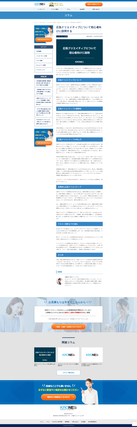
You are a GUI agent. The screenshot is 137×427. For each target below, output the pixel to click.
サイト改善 (39, 60)
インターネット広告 (62, 36)
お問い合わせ (95, 9)
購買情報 (67, 421)
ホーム (42, 421)
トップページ (41, 9)
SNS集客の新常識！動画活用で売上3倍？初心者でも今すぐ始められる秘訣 (43, 83)
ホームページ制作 (41, 65)
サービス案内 (54, 9)
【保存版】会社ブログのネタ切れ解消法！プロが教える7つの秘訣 (43, 91)
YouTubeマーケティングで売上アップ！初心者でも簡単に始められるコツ (43, 121)
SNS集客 (38, 51)
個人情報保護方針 (92, 421)
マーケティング (40, 69)
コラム (68, 9)
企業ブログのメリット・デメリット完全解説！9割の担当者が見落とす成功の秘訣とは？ (43, 101)
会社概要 (83, 421)
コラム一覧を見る (68, 372)
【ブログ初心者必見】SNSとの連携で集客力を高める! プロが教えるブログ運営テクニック (43, 112)
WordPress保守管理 (57, 421)
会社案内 (82, 9)
